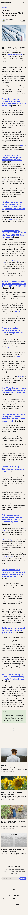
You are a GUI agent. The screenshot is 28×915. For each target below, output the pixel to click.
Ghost (17, 904)
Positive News (5, 7)
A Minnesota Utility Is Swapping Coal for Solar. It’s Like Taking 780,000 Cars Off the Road (14, 234)
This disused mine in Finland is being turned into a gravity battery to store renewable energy (14, 573)
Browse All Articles (13, 898)
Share (23, 20)
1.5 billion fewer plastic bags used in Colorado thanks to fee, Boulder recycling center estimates (13, 205)
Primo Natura (6, 2)
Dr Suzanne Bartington (8, 540)
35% (4, 322)
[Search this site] (24, 2)
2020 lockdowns (8, 556)
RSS (21, 901)
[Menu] (26, 2)
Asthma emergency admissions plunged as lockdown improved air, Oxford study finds (12, 518)
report (8, 311)
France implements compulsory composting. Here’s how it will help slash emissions (14, 102)
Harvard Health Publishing (15, 54)
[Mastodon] (14, 889)
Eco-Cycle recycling (12, 219)
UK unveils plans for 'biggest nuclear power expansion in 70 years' (12, 157)
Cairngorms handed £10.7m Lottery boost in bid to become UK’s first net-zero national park (14, 417)
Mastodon (22, 898)
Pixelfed (8, 901)
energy (5, 179)
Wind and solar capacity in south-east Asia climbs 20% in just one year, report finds (14, 283)
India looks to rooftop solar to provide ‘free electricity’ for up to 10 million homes (13, 676)
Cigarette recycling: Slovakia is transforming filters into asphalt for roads (14, 330)
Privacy (5, 898)
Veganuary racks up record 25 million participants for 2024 (13, 469)
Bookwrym (15, 901)
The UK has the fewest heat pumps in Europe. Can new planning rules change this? (14, 390)
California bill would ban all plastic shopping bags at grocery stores (13, 630)
